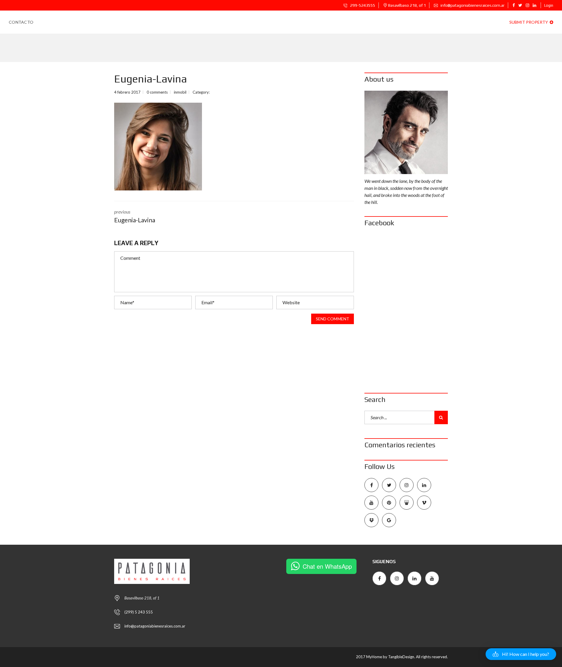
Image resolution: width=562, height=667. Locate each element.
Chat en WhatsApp (327, 566)
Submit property (529, 22)
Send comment (332, 318)
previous (134, 216)
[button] (521, 654)
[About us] (406, 132)
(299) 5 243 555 (138, 612)
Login (548, 5)
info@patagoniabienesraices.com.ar (472, 5)
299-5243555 (362, 5)
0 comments (157, 92)
